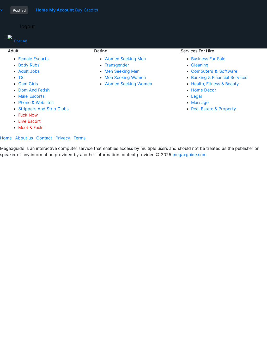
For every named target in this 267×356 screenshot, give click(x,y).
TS (20, 77)
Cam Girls (28, 83)
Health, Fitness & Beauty (215, 83)
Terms (80, 137)
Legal (196, 96)
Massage (200, 102)
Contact (44, 137)
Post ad (19, 10)
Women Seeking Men (125, 58)
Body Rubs (28, 64)
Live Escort (29, 121)
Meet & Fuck (30, 127)
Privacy (63, 137)
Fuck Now (28, 115)
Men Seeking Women (125, 77)
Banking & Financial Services (219, 77)
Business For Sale (208, 58)
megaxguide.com (190, 154)
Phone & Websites (35, 102)
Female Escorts (33, 58)
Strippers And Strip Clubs (43, 108)
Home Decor (203, 90)
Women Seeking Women (128, 83)
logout (27, 26)
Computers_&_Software (214, 71)
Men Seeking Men (122, 71)
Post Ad (20, 41)
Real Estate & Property (213, 108)
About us (24, 137)
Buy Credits (86, 10)
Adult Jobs (29, 71)
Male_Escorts (31, 96)
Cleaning (199, 64)
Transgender (117, 64)
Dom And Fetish (34, 90)
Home (6, 137)
